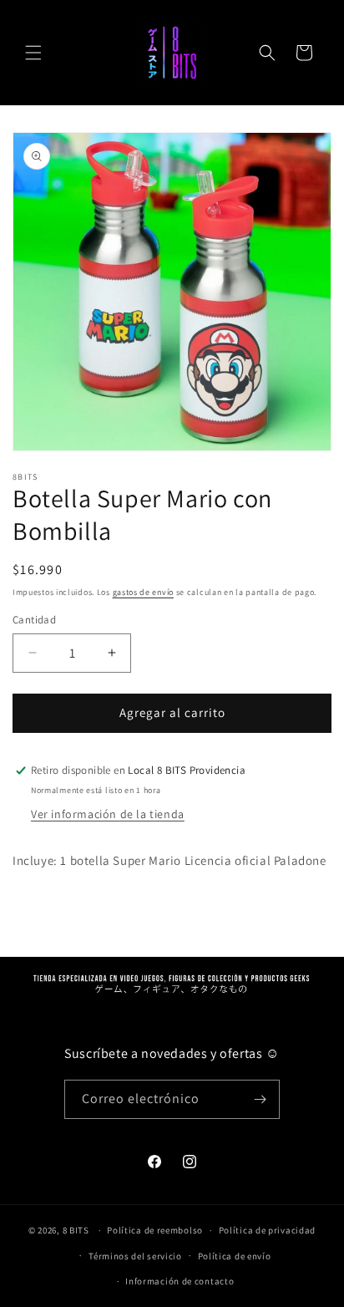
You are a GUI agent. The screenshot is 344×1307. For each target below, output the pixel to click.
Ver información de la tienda (108, 813)
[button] (33, 52)
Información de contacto (179, 1281)
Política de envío (234, 1256)
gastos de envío (144, 592)
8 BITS (76, 1230)
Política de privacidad (267, 1230)
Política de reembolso (155, 1230)
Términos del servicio (135, 1256)
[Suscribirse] (260, 1099)
